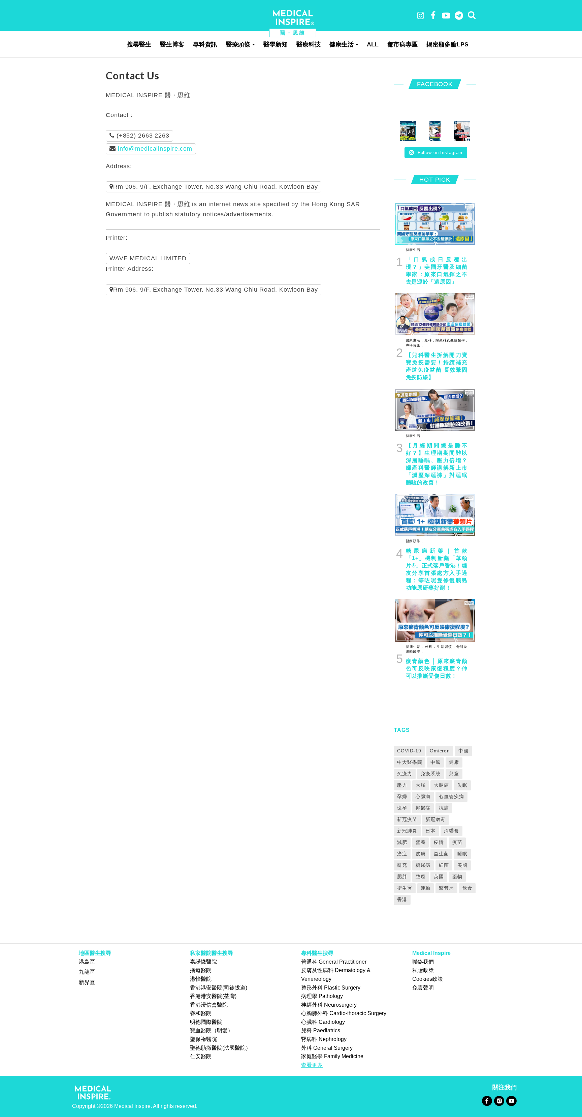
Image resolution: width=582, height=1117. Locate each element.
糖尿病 (423, 865)
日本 (430, 830)
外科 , (429, 646)
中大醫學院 (409, 762)
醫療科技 (308, 44)
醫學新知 (275, 44)
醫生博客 (172, 44)
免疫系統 (431, 773)
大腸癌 (441, 785)
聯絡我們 (423, 962)
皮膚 (421, 853)
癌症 (402, 853)
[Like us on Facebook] (487, 1101)
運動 (426, 888)
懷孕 (402, 808)
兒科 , (428, 340)
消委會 (451, 830)
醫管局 (446, 888)
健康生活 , (414, 250)
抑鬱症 (423, 808)
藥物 (457, 876)
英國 (439, 876)
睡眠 (462, 853)
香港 (402, 899)
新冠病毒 (435, 819)
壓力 (402, 785)
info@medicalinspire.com (155, 148)
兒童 (454, 773)
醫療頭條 (238, 44)
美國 (462, 865)
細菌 (444, 865)
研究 (402, 865)
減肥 (402, 842)
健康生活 (341, 44)
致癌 (421, 876)
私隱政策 (423, 970)
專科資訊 (205, 44)
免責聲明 (423, 988)
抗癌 (444, 808)
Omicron (440, 750)
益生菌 (441, 853)
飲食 (467, 888)
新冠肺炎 (407, 830)
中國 (463, 750)
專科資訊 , (414, 345)
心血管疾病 (451, 796)
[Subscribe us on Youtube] (511, 1101)
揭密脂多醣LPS (447, 44)
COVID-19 (409, 750)
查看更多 (312, 1065)
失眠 (462, 785)
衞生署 (404, 888)
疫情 (439, 842)
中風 (435, 762)
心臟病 (423, 796)
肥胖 (402, 876)
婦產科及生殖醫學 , (450, 340)
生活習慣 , (445, 646)
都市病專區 (402, 44)
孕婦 (402, 796)
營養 (421, 842)
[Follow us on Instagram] (499, 1101)
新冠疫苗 (407, 819)
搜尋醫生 (139, 44)
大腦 (421, 785)
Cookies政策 (427, 979)
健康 (454, 762)
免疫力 (404, 773)
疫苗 (457, 842)
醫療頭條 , (414, 541)
